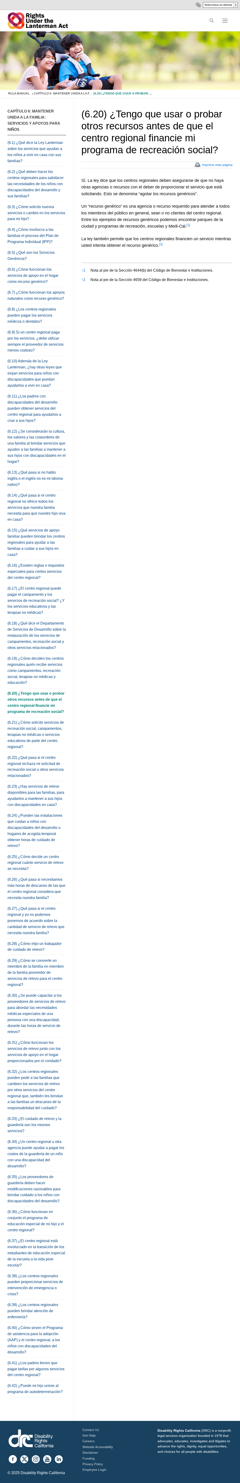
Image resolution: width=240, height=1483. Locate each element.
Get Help (89, 1435)
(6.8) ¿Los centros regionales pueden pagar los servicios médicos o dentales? (32, 315)
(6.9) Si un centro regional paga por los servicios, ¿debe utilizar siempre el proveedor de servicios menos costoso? (36, 341)
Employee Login (94, 1470)
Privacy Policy (92, 1464)
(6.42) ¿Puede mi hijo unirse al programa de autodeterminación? (35, 1389)
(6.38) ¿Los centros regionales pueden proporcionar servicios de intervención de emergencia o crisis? (35, 1285)
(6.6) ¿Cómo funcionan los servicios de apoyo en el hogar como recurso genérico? (33, 275)
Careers (88, 1441)
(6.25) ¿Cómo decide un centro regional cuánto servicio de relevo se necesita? (36, 863)
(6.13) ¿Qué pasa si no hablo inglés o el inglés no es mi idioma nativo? (35, 478)
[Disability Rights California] (31, 1439)
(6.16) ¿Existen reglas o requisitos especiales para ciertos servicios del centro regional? (36, 571)
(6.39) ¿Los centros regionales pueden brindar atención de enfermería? (33, 1311)
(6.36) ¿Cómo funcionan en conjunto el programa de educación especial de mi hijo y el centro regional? (36, 1221)
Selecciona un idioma (218, 5)
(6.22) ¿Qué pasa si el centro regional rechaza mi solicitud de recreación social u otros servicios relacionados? (36, 767)
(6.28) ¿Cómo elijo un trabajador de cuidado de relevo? (34, 947)
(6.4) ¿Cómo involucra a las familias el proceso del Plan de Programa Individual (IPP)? (33, 236)
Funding (88, 1458)
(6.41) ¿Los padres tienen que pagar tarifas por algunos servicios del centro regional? (36, 1369)
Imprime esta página (217, 165)
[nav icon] (225, 21)
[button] (188, 226)
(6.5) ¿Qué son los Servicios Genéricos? (31, 256)
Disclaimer (90, 1452)
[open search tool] (212, 21)
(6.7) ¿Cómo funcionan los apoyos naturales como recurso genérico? (36, 295)
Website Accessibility (97, 1447)
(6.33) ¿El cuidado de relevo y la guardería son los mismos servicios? (34, 1125)
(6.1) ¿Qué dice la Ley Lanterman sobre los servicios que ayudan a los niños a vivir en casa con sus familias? (35, 152)
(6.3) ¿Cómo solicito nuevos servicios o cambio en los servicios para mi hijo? (36, 213)
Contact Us (90, 1430)
